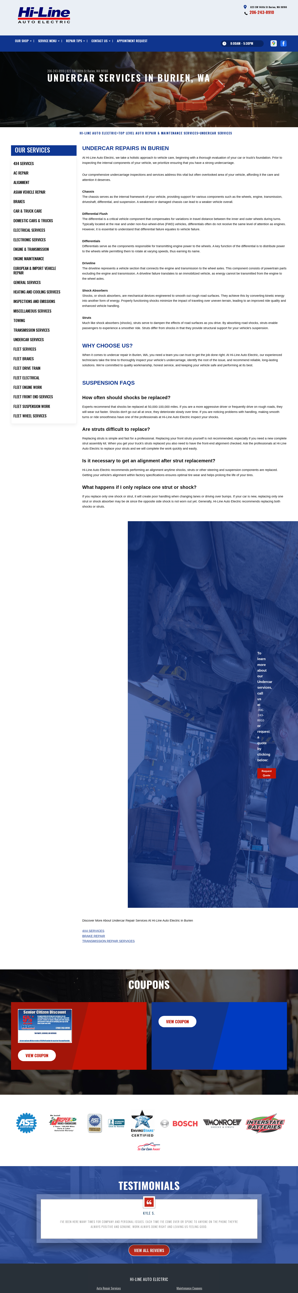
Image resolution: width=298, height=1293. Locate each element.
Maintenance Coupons (189, 1286)
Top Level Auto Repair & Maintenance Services (158, 133)
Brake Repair (93, 936)
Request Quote (267, 773)
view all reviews (149, 1248)
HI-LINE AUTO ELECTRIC (98, 133)
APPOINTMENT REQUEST (132, 41)
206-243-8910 (262, 12)
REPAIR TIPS (74, 41)
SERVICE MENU (47, 41)
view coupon (37, 1055)
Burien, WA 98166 (97, 71)
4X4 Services (93, 931)
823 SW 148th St (77, 71)
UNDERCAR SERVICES (216, 133)
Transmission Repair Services (108, 941)
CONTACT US (99, 41)
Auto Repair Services (109, 1286)
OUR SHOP (22, 41)
